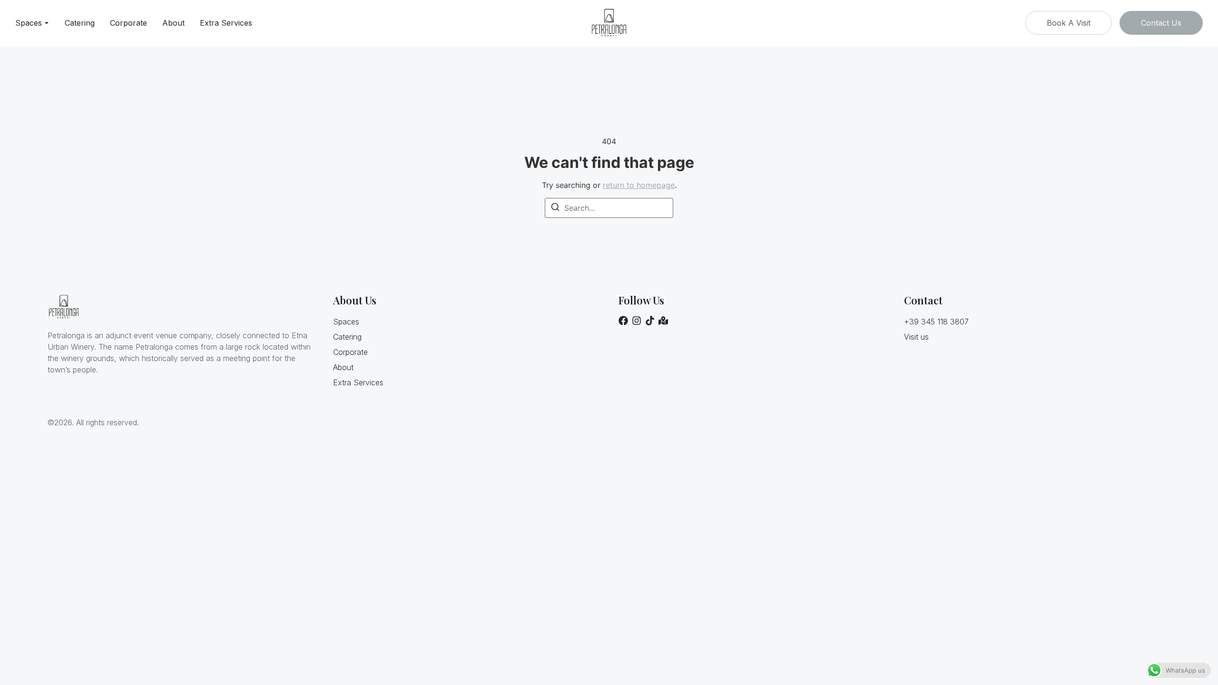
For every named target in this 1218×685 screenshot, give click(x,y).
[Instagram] (636, 320)
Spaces (28, 23)
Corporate (128, 23)
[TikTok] (650, 320)
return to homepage (639, 185)
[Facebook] (623, 320)
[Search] (555, 208)
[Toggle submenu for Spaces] (45, 23)
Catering (80, 23)
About (173, 23)
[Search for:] (609, 208)
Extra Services (226, 23)
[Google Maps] (663, 320)
